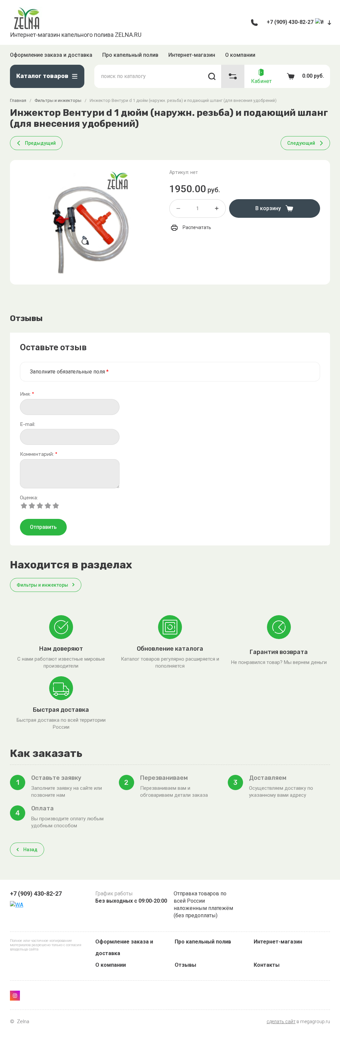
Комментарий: (38, 454)
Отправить (43, 527)
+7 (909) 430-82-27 (290, 22)
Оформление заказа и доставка (51, 55)
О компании (240, 55)
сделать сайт (281, 1021)
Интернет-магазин (191, 55)
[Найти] (212, 76)
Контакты (267, 965)
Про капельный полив (130, 55)
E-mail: (27, 424)
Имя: (27, 394)
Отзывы (185, 965)
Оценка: (29, 498)
